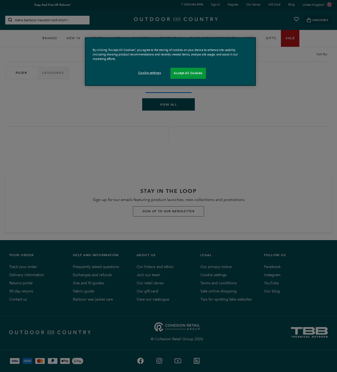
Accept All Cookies (188, 73)
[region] (170, 61)
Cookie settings (149, 73)
